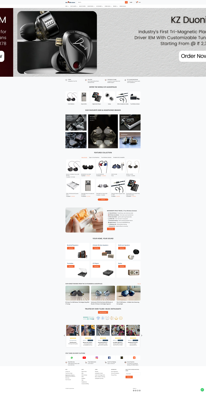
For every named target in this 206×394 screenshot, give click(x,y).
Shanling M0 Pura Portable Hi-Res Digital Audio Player (133, 194)
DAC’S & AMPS (73, 6)
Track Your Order (68, 373)
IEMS (66, 6)
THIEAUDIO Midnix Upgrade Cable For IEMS (118, 194)
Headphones (84, 382)
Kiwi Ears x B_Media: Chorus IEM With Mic (72, 175)
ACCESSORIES (99, 6)
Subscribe (129, 377)
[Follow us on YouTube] (138, 390)
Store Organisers (114, 371)
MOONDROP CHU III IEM (86, 174)
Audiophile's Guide (99, 373)
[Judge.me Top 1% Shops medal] (116, 318)
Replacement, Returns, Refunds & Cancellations (70, 375)
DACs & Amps (84, 375)
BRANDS (115, 6)
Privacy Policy (114, 375)
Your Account (68, 379)
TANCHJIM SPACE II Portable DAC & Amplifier (87, 194)
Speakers (83, 378)
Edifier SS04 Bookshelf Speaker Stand (72, 194)
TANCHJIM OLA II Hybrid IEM (101, 193)
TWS (82, 380)
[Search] (126, 2)
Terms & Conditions (115, 373)
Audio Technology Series (100, 375)
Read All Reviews (103, 312)
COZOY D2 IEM (114, 174)
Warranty (67, 377)
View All (103, 199)
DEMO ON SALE (123, 6)
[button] (64, 335)
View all (139, 283)
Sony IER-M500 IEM (100, 174)
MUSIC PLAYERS (82, 6)
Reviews (96, 371)
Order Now (111, 229)
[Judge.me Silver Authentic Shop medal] (107, 318)
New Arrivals (84, 371)
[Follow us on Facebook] (133, 390)
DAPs (83, 376)
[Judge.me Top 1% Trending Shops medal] (120, 318)
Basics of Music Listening (100, 376)
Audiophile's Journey (99, 378)
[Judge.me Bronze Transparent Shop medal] (111, 318)
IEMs (82, 373)
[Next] (140, 97)
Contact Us (67, 371)
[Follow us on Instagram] (135, 390)
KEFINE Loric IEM (129, 174)
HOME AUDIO (107, 6)
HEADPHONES (90, 6)
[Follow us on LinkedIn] (140, 390)
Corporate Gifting (85, 383)
